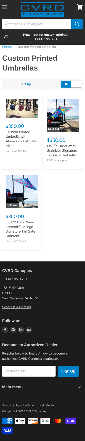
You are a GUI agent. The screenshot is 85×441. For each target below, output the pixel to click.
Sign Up (68, 371)
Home (7, 47)
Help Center (47, 405)
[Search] (77, 24)
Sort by (25, 84)
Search (6, 405)
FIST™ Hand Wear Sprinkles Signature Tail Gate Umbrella (62, 150)
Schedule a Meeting (16, 307)
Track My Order (25, 405)
